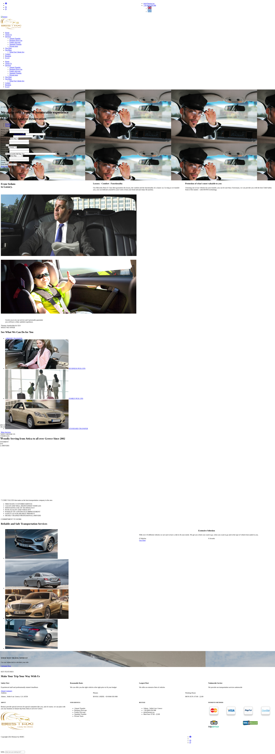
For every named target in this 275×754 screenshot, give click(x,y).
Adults (3, 145)
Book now (4, 166)
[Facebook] (6, 3)
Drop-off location (7, 136)
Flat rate (8, 126)
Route (3, 154)
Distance (8, 124)
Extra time (4, 147)
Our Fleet (142, 540)
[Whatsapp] (6, 9)
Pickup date (5, 130)
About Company (6, 691)
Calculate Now (6, 666)
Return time (5, 143)
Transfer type (5, 138)
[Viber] (6, 7)
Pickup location (13, 134)
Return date (5, 141)
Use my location (19, 134)
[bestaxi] (4, 17)
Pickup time (5, 132)
